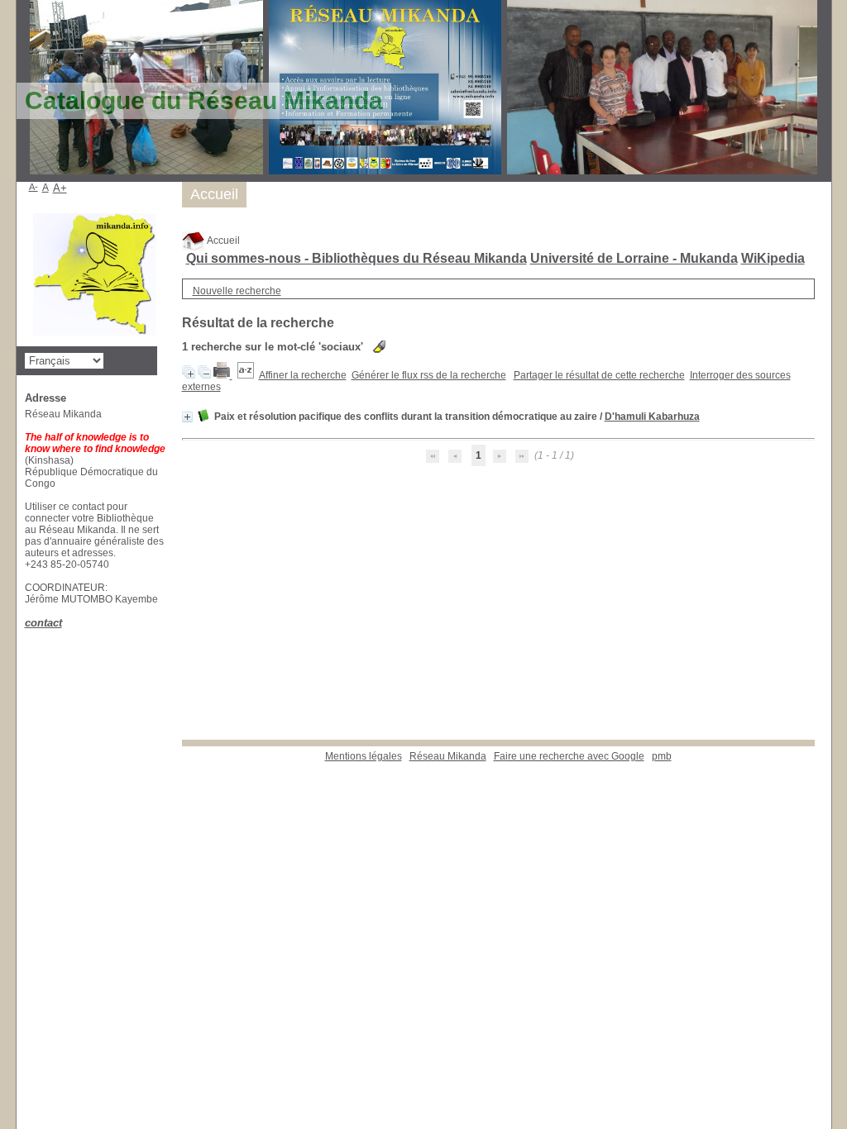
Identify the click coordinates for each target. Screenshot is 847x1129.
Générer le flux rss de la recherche (429, 375)
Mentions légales (363, 756)
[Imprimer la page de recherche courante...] (222, 375)
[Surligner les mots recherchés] (379, 347)
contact (43, 623)
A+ (60, 188)
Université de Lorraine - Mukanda (634, 258)
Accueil (222, 240)
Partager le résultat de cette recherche (599, 375)
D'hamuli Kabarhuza (652, 416)
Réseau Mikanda (447, 756)
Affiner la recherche (303, 375)
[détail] (187, 417)
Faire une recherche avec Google (569, 756)
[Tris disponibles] (245, 375)
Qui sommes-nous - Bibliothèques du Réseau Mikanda (356, 258)
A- (33, 187)
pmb (662, 756)
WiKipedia (773, 258)
